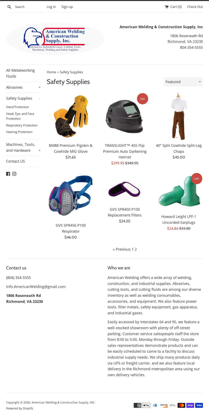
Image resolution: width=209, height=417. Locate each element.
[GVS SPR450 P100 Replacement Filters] (125, 188)
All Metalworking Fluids (20, 73)
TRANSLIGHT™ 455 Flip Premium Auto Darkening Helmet (125, 151)
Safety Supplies (23, 98)
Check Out (195, 6)
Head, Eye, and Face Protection (20, 115)
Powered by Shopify (19, 408)
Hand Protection (17, 107)
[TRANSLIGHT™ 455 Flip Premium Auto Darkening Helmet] (125, 116)
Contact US (15, 161)
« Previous (122, 249)
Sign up (67, 6)
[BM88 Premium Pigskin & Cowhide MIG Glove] (71, 116)
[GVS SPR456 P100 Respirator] (71, 196)
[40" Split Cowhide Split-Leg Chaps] (179, 116)
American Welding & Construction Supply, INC (63, 402)
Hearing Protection (19, 132)
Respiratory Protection (22, 125)
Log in (51, 6)
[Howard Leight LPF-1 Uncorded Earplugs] (179, 192)
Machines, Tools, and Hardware (23, 147)
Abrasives (23, 87)
